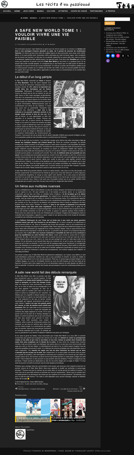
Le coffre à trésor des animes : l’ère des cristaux (117, 38)
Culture (51, 11)
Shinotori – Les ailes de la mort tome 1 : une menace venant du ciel (67, 389)
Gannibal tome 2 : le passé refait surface (31, 388)
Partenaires (96, 11)
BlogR (68, 451)
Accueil (7, 11)
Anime (17, 11)
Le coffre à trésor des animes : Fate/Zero (117, 51)
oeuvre (36, 51)
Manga (40, 11)
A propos (110, 11)
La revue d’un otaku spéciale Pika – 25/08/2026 (67, 419)
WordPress (50, 451)
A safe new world (30, 384)
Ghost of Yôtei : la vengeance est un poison (117, 34)
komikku (40, 384)
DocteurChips (110, 41)
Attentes (63, 11)
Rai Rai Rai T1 (123, 47)
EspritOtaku (37, 44)
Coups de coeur (79, 11)
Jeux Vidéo (28, 11)
